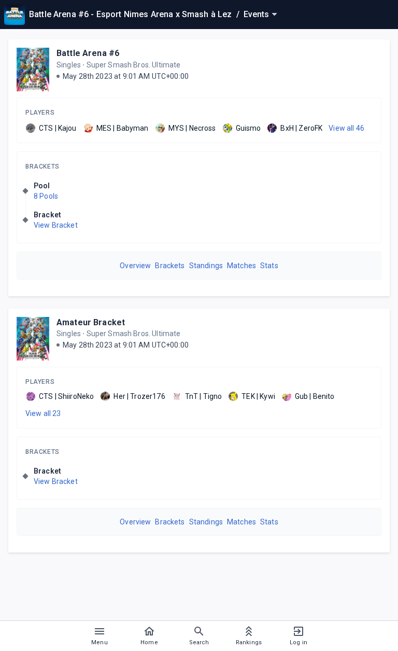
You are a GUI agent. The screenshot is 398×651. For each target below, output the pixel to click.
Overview (135, 265)
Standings (206, 265)
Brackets (42, 166)
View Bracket (56, 225)
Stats (269, 265)
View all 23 (43, 413)
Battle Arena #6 (87, 53)
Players (39, 112)
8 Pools (46, 196)
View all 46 (346, 128)
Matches (241, 265)
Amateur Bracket (90, 322)
